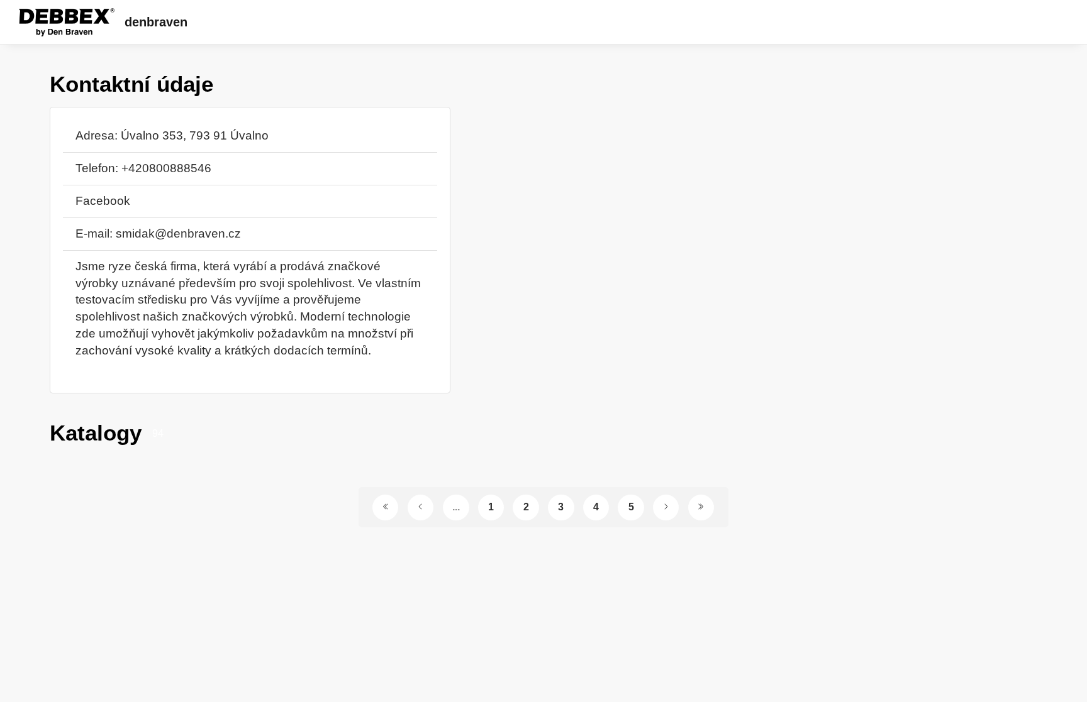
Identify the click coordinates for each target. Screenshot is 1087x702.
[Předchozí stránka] (421, 508)
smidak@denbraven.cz (178, 233)
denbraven (156, 22)
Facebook (102, 200)
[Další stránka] (666, 508)
